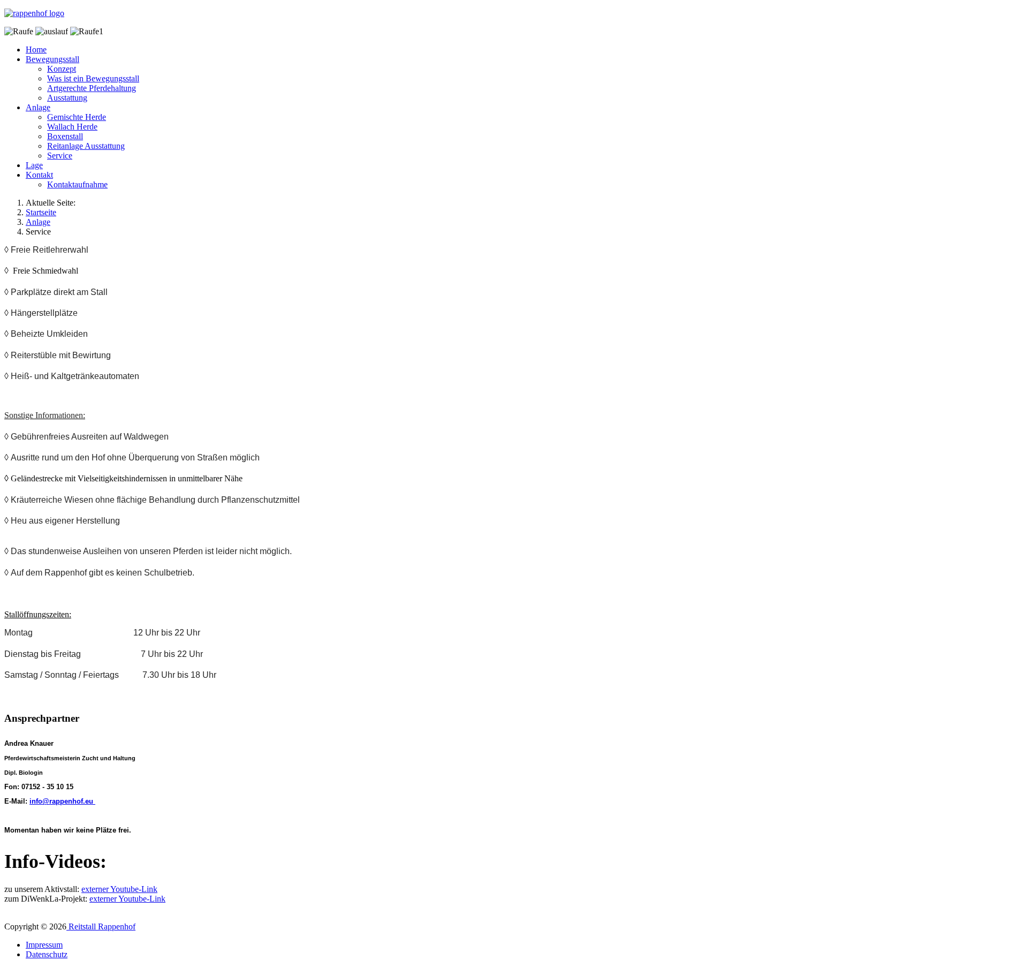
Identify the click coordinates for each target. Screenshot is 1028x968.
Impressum (44, 944)
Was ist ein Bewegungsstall (93, 78)
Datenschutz (46, 954)
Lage (34, 165)
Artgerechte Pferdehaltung (91, 88)
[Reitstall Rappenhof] (34, 13)
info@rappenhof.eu (61, 801)
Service (59, 155)
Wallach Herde (72, 126)
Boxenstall (65, 136)
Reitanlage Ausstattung (86, 145)
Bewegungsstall (52, 59)
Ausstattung (67, 97)
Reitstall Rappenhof (100, 926)
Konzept (61, 68)
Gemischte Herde (76, 117)
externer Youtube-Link (119, 889)
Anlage (38, 107)
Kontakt (39, 174)
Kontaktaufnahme (77, 184)
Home (36, 49)
